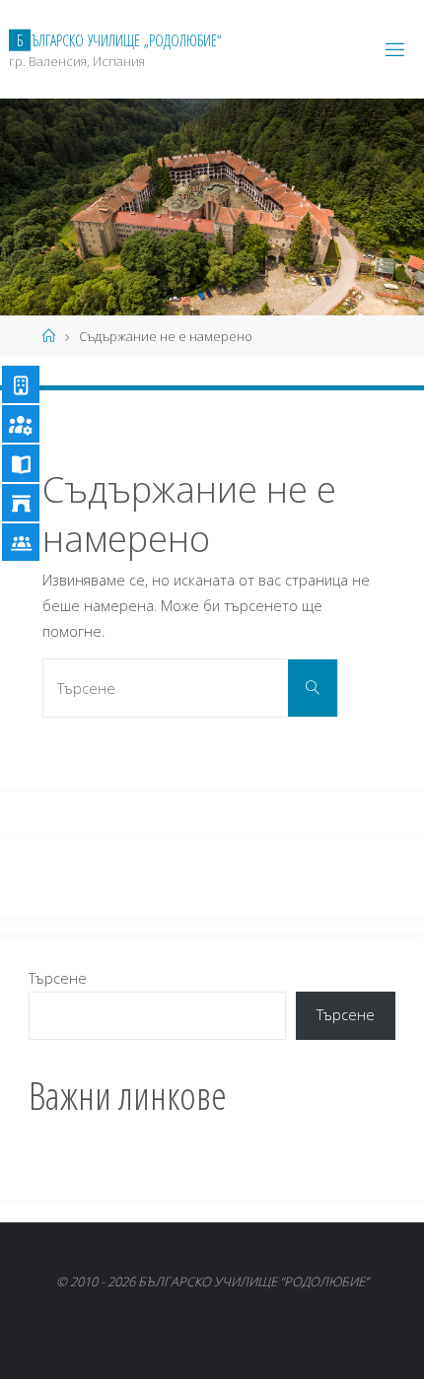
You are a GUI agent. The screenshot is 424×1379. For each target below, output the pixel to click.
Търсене (58, 978)
